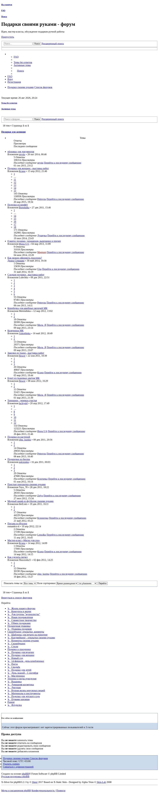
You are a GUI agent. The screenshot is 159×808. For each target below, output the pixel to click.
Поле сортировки (46, 583)
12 (15, 182)
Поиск (4, 16)
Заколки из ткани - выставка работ (25, 353)
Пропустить (7, 37)
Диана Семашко (15, 260)
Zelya (40, 495)
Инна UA (24, 244)
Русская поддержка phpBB (15, 776)
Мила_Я (41, 325)
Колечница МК (15, 330)
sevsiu (22, 154)
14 (15, 188)
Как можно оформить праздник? (24, 258)
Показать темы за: (13, 583)
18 (15, 227)
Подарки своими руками (16, 758)
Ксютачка (42, 478)
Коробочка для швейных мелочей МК (27, 308)
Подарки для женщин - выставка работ (28, 168)
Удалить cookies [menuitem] (11, 764)
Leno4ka (41, 534)
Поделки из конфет (17, 204)
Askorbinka (24, 333)
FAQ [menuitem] (16, 56)
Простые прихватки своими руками (26, 484)
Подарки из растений (18, 437)
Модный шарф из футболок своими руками (30, 501)
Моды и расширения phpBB (16, 790)
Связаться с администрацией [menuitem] (18, 766)
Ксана (22, 171)
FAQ (3, 10)
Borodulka (24, 207)
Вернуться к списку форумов (16, 597)
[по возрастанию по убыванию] (87, 583)
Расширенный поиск (53, 43)
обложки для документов (20, 151)
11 (15, 179)
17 (15, 224)
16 (15, 221)
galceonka (24, 462)
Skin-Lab (101, 782)
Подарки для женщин (13, 132)
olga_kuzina (25, 439)
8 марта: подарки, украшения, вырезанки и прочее (34, 241)
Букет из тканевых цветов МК (23, 378)
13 (15, 185)
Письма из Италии (17, 523)
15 (15, 190)
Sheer (35, 782)
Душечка (42, 235)
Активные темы (8, 109)
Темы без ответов (9, 103)
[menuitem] (23, 62)
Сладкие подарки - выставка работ (25, 274)
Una (39, 269)
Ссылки (15, 54)
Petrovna (41, 199)
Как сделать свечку (17, 557)
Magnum (41, 252)
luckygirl (23, 403)
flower (22, 355)
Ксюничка (42, 518)
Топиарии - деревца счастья (22, 400)
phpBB (25, 773)
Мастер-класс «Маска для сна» (23, 540)
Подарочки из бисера (18, 459)
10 (15, 417)
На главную (6, 4)
